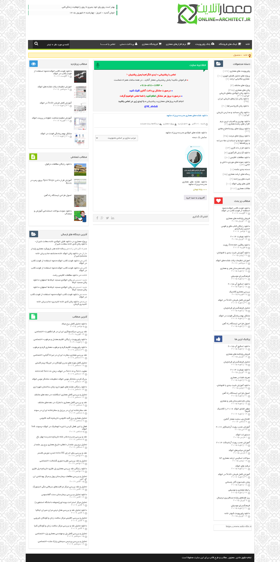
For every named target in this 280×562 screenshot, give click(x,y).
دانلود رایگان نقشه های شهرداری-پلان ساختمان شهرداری (60, 387)
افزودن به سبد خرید (195, 197)
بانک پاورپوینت (202, 44)
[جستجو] (36, 43)
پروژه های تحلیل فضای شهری (236, 76)
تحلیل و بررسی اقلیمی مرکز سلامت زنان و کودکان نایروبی (60, 518)
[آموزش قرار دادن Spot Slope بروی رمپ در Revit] (80, 191)
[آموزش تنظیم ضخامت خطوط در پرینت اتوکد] (80, 129)
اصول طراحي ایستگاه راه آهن (236, 323)
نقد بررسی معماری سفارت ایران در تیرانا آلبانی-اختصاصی (60, 355)
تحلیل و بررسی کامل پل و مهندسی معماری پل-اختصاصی (61, 533)
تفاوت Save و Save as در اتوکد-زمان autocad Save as (61, 371)
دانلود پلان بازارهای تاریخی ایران (233, 99)
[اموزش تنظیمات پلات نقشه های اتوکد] (80, 98)
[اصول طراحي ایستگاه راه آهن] (80, 206)
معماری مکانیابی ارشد (239, 79)
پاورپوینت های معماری (240, 71)
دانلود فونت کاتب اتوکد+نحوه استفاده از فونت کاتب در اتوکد (235, 209)
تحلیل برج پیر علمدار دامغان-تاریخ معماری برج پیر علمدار (60, 444)
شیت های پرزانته (242, 179)
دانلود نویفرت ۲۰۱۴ (240, 236)
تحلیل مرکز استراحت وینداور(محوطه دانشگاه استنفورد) (61, 502)
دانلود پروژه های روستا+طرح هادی (234, 128)
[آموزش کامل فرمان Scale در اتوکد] (80, 113)
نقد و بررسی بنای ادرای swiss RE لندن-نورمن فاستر (62, 453)
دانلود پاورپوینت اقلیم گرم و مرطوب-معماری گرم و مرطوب (60, 347)
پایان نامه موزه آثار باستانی (237, 482)
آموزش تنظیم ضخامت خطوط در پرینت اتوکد (52, 118)
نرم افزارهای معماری (176, 44)
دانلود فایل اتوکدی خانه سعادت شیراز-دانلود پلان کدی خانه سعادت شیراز (61, 242)
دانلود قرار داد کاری (240, 148)
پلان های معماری (242, 90)
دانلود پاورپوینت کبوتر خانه (237, 513)
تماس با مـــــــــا (107, 44)
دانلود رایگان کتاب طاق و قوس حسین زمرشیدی (235, 227)
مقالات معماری (243, 188)
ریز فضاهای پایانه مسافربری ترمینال (233, 498)
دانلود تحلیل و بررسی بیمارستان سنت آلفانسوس (64, 494)
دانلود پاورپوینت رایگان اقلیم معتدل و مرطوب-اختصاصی (60, 339)
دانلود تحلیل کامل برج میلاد (74, 324)
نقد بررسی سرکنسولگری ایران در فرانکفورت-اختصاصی (61, 331)
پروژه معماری (81, 241)
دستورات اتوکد (243, 435)
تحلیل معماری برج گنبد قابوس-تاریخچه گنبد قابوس (63, 418)
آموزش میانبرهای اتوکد (239, 450)
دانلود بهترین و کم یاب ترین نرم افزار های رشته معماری (235, 122)
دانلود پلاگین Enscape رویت (236, 245)
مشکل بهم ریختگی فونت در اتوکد (234, 316)
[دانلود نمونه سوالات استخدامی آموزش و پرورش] (80, 222)
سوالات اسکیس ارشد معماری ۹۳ (234, 458)
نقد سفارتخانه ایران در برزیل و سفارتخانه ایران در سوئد (60, 410)
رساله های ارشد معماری (239, 174)
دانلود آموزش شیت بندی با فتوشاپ (233, 253)
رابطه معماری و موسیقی (239, 490)
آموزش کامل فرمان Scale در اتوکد (234, 300)
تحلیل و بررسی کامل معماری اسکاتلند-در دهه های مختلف (60, 395)
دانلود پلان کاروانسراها (238, 106)
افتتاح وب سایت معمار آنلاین (237, 419)
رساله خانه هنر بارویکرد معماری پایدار (48, 249)
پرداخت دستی (127, 44)
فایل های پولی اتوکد (241, 184)
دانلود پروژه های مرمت (239, 136)
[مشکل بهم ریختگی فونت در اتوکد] (80, 145)
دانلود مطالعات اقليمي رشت (65, 275)
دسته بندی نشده (242, 169)
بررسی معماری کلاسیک (239, 292)
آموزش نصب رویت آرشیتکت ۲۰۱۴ (233, 442)
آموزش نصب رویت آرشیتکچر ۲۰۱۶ (233, 427)
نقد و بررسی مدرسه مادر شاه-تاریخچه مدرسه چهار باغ (62, 437)
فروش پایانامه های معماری (238, 218)
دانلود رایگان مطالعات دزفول (58, 164)
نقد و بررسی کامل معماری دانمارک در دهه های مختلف (62, 402)
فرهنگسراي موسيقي (240, 276)
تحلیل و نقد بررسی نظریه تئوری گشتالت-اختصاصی (63, 461)
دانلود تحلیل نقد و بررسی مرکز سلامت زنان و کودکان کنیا (60, 526)
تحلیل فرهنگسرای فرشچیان (237, 308)
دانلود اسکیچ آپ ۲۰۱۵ (239, 284)
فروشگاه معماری (150, 44)
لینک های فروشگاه (228, 44)
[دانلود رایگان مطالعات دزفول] (80, 175)
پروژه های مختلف (242, 85)
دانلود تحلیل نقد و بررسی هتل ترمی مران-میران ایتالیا (61, 510)
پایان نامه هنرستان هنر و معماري (235, 268)
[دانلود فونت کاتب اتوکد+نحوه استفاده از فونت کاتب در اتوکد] (80, 82)
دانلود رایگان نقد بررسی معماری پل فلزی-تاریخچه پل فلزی (59, 468)
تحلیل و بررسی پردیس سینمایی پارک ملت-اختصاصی (62, 541)
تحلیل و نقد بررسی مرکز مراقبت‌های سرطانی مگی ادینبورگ (60, 487)
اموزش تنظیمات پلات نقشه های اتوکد (233, 260)
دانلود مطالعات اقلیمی (240, 157)
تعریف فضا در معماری (240, 377)
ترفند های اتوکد (242, 466)
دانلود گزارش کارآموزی (239, 153)
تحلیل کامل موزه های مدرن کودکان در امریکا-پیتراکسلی (61, 363)
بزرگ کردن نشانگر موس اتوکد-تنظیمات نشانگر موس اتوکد (59, 379)
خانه (248, 44)
